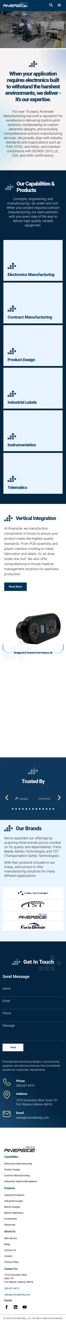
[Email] (7, 1114)
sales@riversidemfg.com (17, 1294)
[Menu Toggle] (59, 5)
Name (7, 988)
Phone (7, 1013)
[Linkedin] (15, 1307)
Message (9, 1025)
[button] (6, 797)
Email (6, 1000)
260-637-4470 (11, 1288)
